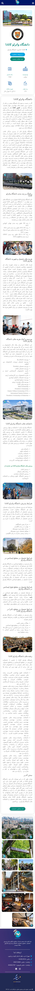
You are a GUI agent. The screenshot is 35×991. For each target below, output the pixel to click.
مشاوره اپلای (13, 941)
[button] (2, 3)
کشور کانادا (16, 108)
